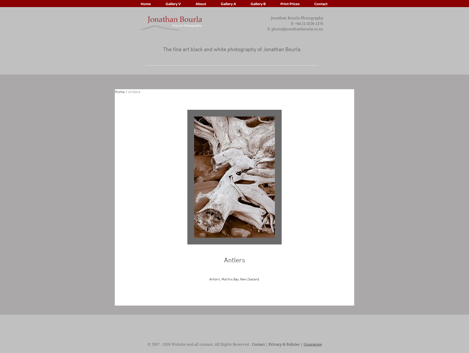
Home (120, 92)
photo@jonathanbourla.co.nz (297, 29)
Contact (258, 344)
